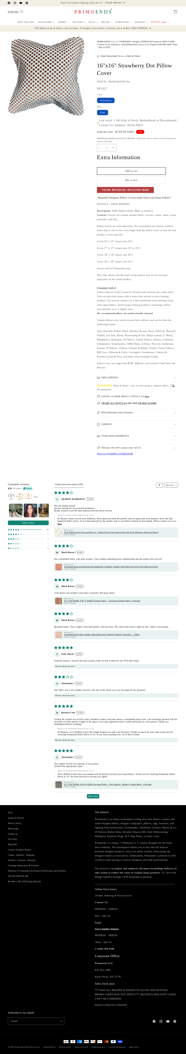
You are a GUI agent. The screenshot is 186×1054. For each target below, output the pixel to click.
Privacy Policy (15, 823)
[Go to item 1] (16, 510)
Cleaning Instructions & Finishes (23, 865)
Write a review (28, 523)
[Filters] (159, 485)
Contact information (116, 1047)
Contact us (13, 834)
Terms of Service (16, 818)
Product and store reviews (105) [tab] (69, 484)
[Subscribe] (60, 1021)
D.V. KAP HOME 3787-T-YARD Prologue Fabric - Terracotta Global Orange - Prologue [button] (102, 601)
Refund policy (50, 1047)
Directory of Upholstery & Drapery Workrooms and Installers (37, 871)
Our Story (12, 839)
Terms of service (81, 1047)
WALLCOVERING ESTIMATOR (115, 453)
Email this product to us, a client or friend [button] (120, 56)
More (36, 497)
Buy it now (131, 180)
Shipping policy (98, 1047)
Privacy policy (65, 1047)
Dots (102, 112)
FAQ (10, 813)
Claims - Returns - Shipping (21, 855)
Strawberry (105, 100)
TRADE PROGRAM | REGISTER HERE (125, 190)
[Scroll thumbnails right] (45, 510)
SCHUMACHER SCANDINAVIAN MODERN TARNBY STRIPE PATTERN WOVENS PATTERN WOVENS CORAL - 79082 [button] (111, 567)
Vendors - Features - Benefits (22, 860)
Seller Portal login (105, 983)
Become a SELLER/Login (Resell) (24, 881)
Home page (13, 828)
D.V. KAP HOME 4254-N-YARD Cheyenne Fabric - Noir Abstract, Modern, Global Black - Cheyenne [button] (108, 785)
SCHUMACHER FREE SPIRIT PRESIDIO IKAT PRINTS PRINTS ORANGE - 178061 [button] (102, 635)
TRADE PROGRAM (18, 876)
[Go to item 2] (30, 510)
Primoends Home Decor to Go (27, 1047)
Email (98, 922)
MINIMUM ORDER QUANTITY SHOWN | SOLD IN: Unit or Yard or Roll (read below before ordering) (136, 139)
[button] (11, 11)
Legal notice (134, 1047)
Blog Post (12, 844)
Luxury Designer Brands (19, 849)
